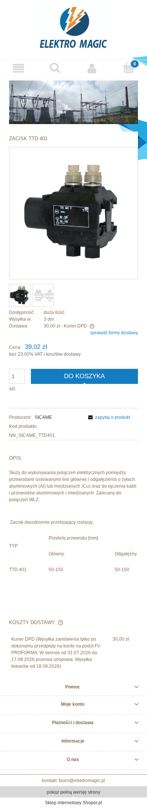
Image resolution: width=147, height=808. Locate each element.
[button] (18, 68)
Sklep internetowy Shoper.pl (73, 802)
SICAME (43, 417)
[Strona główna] (73, 26)
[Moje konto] (92, 68)
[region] (73, 102)
